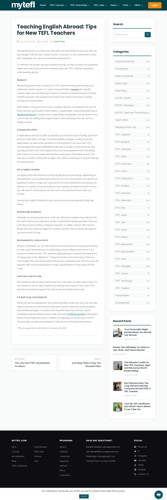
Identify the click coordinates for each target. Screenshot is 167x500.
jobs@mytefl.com (111, 452)
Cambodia (64, 456)
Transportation (132, 295)
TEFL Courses (57, 5)
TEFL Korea (132, 229)
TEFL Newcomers (132, 244)
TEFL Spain (132, 259)
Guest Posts (59, 41)
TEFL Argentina (132, 134)
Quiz (36, 461)
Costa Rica (65, 475)
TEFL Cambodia (132, 149)
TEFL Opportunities (132, 251)
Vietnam (63, 466)
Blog (14, 461)
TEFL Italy (132, 207)
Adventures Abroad (132, 61)
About (113, 5)
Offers (138, 5)
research (75, 89)
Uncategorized (132, 303)
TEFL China (132, 156)
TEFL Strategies (132, 266)
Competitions (132, 69)
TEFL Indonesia (132, 193)
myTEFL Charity (132, 98)
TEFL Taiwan (132, 273)
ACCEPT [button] (84, 496)
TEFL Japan (132, 215)
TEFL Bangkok (132, 142)
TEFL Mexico (132, 237)
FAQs (125, 5)
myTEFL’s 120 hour (76, 314)
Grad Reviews (40, 447)
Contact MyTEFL (108, 461)
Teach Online (132, 120)
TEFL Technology (132, 281)
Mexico (63, 447)
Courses (15, 452)
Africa (62, 470)
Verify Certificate (19, 466)
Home (43, 5)
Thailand (64, 452)
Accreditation (18, 456)
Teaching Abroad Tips (132, 127)
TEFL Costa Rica (132, 164)
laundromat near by (26, 114)
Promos (37, 456)
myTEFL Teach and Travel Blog (132, 112)
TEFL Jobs (99, 5)
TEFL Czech (132, 171)
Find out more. (118, 491)
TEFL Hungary (132, 186)
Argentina (64, 461)
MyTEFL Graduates (132, 105)
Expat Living (132, 83)
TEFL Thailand (132, 288)
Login (155, 5)
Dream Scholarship (132, 76)
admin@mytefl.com (111, 447)
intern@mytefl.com (106, 456)
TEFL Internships (78, 5)
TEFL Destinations (132, 178)
